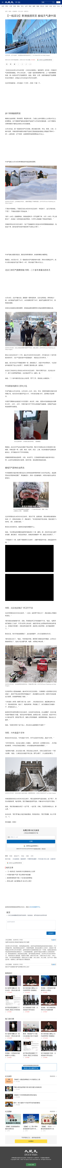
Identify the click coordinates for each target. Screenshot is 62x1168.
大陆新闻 (14, 11)
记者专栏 (53, 859)
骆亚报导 (23, 859)
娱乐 (54, 6)
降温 (22, 856)
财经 (47, 6)
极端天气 (16, 856)
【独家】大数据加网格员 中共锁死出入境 (27, 1079)
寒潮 (10, 856)
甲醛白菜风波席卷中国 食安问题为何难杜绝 (28, 1087)
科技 (50, 6)
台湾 (26, 6)
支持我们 (31, 1141)
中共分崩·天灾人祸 (43, 859)
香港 (30, 6)
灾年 (32, 856)
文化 (58, 6)
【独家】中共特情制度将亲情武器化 (25, 1095)
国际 (18, 6)
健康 (34, 6)
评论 (22, 6)
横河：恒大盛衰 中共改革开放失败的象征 (27, 1103)
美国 (14, 6)
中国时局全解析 (31, 859)
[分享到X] (14, 64)
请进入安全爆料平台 (31, 1068)
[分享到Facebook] (6, 64)
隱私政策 (44, 848)
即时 (6, 6)
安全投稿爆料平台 (35, 907)
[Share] (6, 992)
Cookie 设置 (31, 1164)
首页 (3, 6)
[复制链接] (18, 64)
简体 (19, 2)
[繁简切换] (30, 64)
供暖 (27, 856)
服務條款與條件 (37, 848)
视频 (37, 6)
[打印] (22, 64)
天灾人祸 (20, 11)
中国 (10, 6)
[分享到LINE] (10, 64)
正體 (16, 2)
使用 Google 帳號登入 (32, 846)
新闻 (10, 11)
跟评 (53, 939)
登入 (58, 2)
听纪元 (42, 6)
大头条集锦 (16, 859)
